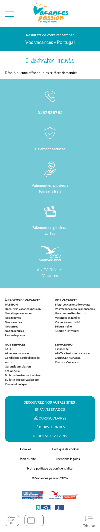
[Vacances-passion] (50, 14)
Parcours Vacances (67, 362)
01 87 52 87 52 (50, 112)
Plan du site (28, 459)
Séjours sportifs (50, 427)
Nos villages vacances (18, 313)
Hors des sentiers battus (70, 313)
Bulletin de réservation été (22, 379)
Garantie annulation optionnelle (18, 369)
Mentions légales (68, 459)
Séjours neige (63, 326)
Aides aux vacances (17, 353)
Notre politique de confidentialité (50, 468)
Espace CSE (62, 349)
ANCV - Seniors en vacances (73, 353)
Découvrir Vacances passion (23, 309)
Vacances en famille (67, 317)
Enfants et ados (50, 409)
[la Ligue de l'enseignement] (33, 497)
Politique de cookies (66, 449)
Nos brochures (14, 331)
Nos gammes (13, 317)
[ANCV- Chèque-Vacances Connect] (63, 497)
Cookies (25, 449)
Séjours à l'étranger (67, 331)
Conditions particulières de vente (22, 360)
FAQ (8, 349)
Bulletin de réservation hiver (23, 375)
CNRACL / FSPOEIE (68, 357)
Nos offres (11, 326)
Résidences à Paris (50, 436)
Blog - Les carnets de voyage (72, 304)
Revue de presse (15, 335)
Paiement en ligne (16, 384)
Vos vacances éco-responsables (75, 309)
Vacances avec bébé (67, 322)
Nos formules (13, 322)
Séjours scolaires (49, 418)
